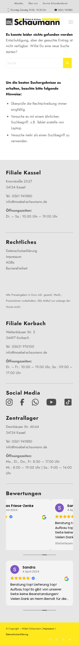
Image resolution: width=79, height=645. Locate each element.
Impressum (13, 256)
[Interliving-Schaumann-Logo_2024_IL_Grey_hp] (33, 22)
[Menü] (70, 22)
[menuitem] (18, 3)
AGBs (10, 262)
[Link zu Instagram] (56, 639)
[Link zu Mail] (69, 639)
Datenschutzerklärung (21, 250)
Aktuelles (18, 3)
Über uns (33, 3)
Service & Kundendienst (55, 3)
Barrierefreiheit (16, 268)
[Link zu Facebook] (50, 639)
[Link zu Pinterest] (63, 639)
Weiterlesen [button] (25, 544)
